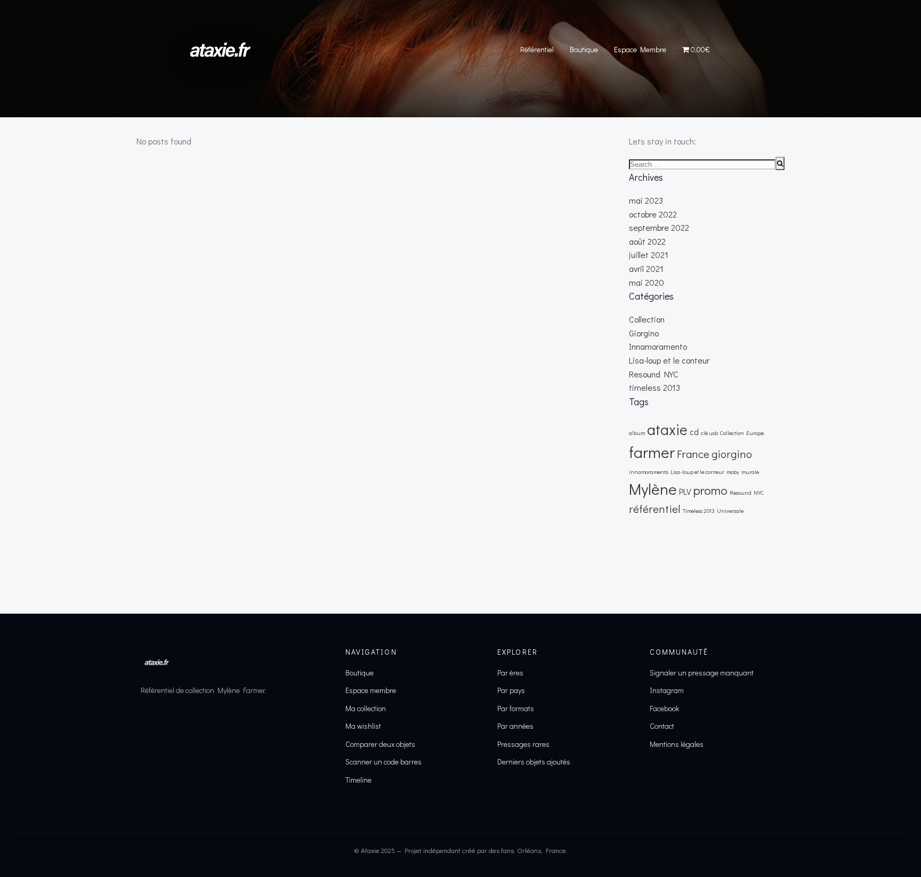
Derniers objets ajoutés (533, 762)
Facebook (664, 708)
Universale (730, 510)
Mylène (653, 488)
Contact (662, 726)
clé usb (709, 433)
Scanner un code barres (383, 762)
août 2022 (647, 241)
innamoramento (648, 472)
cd (694, 432)
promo (710, 489)
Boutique (584, 49)
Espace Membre (640, 49)
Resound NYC (653, 374)
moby (732, 472)
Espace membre (370, 690)
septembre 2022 (659, 227)
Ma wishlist (363, 726)
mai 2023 (646, 200)
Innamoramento (658, 346)
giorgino (732, 453)
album (637, 433)
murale (750, 472)
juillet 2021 (648, 254)
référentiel (655, 508)
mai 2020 (646, 282)
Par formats (515, 708)
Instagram (667, 690)
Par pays (511, 690)
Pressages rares (523, 744)
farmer (652, 451)
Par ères (510, 672)
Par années (515, 726)
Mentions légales (677, 744)
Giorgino (644, 333)
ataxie (667, 429)
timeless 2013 (654, 387)
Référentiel (537, 49)
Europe (755, 433)
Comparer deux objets (380, 744)
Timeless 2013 (699, 510)
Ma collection (365, 708)
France (693, 453)
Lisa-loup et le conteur (669, 360)
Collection (647, 319)
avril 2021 (646, 268)
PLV (685, 491)
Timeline (358, 780)
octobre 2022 (653, 214)
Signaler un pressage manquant (702, 672)
